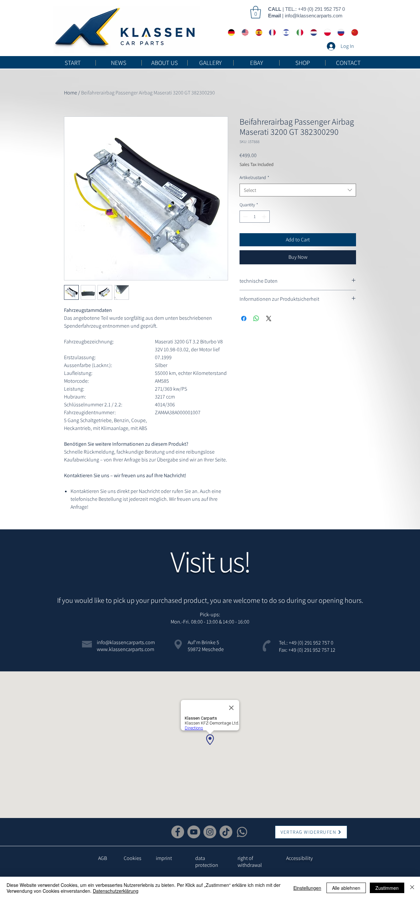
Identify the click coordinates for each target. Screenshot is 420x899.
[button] (255, 12)
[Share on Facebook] (244, 318)
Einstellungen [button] (307, 888)
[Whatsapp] (242, 832)
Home (70, 92)
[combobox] (298, 190)
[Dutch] (312, 32)
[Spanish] (257, 32)
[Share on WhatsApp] (256, 318)
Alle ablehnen (346, 888)
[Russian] (339, 32)
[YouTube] (193, 832)
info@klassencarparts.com (314, 15)
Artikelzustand (254, 177)
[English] (243, 32)
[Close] (412, 888)
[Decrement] (245, 216)
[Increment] (265, 216)
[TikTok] (226, 832)
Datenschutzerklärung (115, 891)
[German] (230, 32)
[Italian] (298, 32)
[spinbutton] (255, 216)
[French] (271, 32)
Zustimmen (387, 888)
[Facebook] (177, 832)
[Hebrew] (284, 32)
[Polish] (326, 32)
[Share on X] (269, 318)
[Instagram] (209, 832)
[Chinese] (353, 32)
